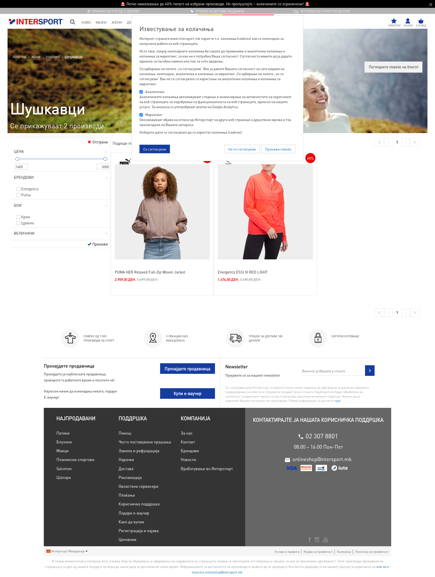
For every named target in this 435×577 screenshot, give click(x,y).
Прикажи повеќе (278, 149)
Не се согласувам (242, 149)
